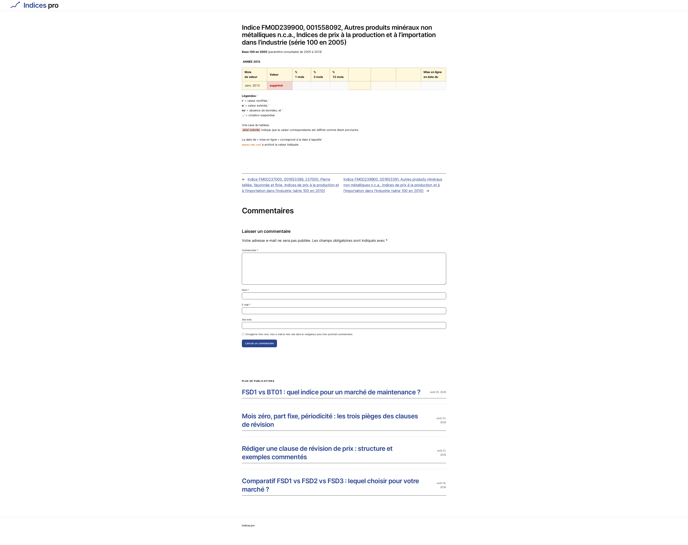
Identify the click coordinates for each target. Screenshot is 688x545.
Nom (245, 290)
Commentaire (250, 250)
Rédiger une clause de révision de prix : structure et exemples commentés (317, 453)
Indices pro (248, 525)
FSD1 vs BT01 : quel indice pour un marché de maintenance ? (331, 392)
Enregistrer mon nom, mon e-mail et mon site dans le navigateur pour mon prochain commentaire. (299, 334)
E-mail (246, 304)
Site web (247, 319)
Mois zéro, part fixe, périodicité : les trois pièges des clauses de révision (330, 420)
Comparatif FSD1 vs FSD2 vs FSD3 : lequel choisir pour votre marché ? (330, 485)
